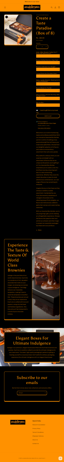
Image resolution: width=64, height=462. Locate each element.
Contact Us (35, 443)
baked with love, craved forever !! (38, 458)
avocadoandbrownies (26, 458)
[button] (5, 7)
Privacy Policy (36, 428)
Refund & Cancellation (38, 424)
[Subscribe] (45, 393)
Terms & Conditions (38, 432)
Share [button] (40, 230)
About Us (35, 439)
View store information (44, 128)
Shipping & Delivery (38, 436)
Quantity (38, 43)
